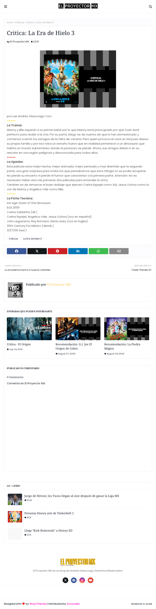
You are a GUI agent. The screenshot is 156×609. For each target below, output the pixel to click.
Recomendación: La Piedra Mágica (122, 346)
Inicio (10, 22)
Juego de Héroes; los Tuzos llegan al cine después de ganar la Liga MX (71, 496)
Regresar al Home (141, 603)
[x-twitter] (65, 580)
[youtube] (90, 580)
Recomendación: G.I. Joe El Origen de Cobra (74, 346)
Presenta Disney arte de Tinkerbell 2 (49, 513)
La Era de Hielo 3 (32, 238)
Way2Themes (38, 604)
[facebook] (74, 580)
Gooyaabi (73, 604)
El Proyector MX (19, 41)
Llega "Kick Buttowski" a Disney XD (48, 530)
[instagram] (82, 580)
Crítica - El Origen (19, 344)
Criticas (19, 22)
